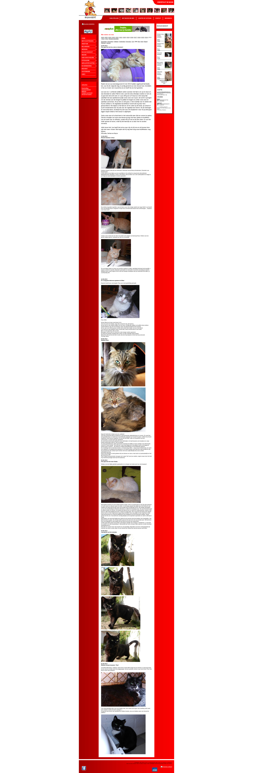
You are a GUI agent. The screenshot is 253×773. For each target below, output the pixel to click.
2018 (131, 37)
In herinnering (87, 66)
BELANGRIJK (86, 46)
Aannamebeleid (86, 90)
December (104, 41)
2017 (135, 37)
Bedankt (85, 68)
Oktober (116, 41)
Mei (139, 41)
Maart (145, 41)
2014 (146, 37)
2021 (120, 37)
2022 (117, 37)
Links (83, 74)
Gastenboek (86, 71)
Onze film (85, 43)
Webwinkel (168, 18)
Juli (133, 41)
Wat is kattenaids (87, 41)
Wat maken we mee (128, 18)
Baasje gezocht (87, 52)
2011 (106, 39)
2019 (128, 37)
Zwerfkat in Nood (165, 2)
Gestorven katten (87, 94)
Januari (109, 43)
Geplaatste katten (88, 63)
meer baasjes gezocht (164, 81)
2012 (103, 39)
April (142, 41)
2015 (142, 37)
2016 (139, 37)
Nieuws (84, 55)
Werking (84, 49)
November (110, 41)
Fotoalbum (85, 60)
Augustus (128, 41)
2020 (124, 37)
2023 (113, 37)
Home (83, 38)
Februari (103, 43)
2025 (106, 37)
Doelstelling (114, 18)
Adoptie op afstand (144, 18)
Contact (158, 18)
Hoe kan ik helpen (88, 57)
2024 (109, 37)
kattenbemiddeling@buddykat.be (163, 91)
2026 (102, 37)
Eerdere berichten (114, 39)
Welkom (84, 91)
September (122, 41)
